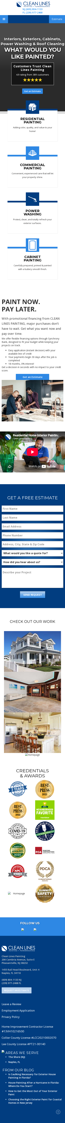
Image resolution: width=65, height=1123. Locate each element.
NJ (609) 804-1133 (32, 9)
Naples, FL (14, 1062)
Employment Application (18, 1010)
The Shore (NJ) (16, 1057)
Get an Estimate (32, 91)
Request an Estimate (16, 990)
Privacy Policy (11, 1017)
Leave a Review (11, 1004)
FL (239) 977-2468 (32, 12)
